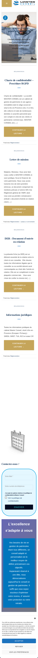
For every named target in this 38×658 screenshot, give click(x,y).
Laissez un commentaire (28, 222)
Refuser (19, 646)
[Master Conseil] (24, 3)
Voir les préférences (19, 652)
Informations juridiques (19, 314)
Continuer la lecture (19, 56)
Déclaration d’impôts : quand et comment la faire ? (19, 31)
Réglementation (19, 71)
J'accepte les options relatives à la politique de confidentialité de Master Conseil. (18, 494)
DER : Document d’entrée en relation (19, 240)
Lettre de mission (19, 159)
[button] (35, 618)
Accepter (19, 641)
